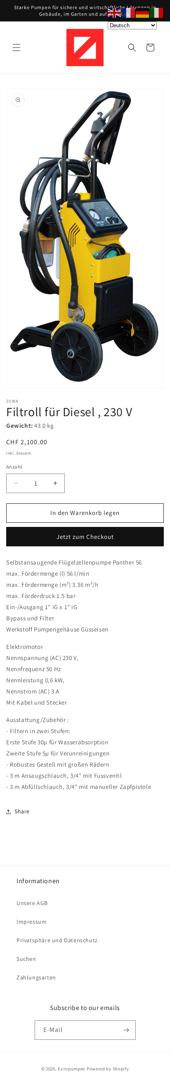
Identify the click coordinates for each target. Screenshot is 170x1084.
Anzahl (14, 466)
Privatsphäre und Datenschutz (57, 940)
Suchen (26, 958)
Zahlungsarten (36, 977)
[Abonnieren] (126, 1030)
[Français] (129, 12)
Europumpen (71, 1069)
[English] (115, 12)
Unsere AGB (32, 903)
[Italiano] (157, 12)
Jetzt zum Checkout (85, 537)
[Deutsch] (143, 12)
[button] (16, 47)
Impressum (32, 921)
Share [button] (22, 811)
